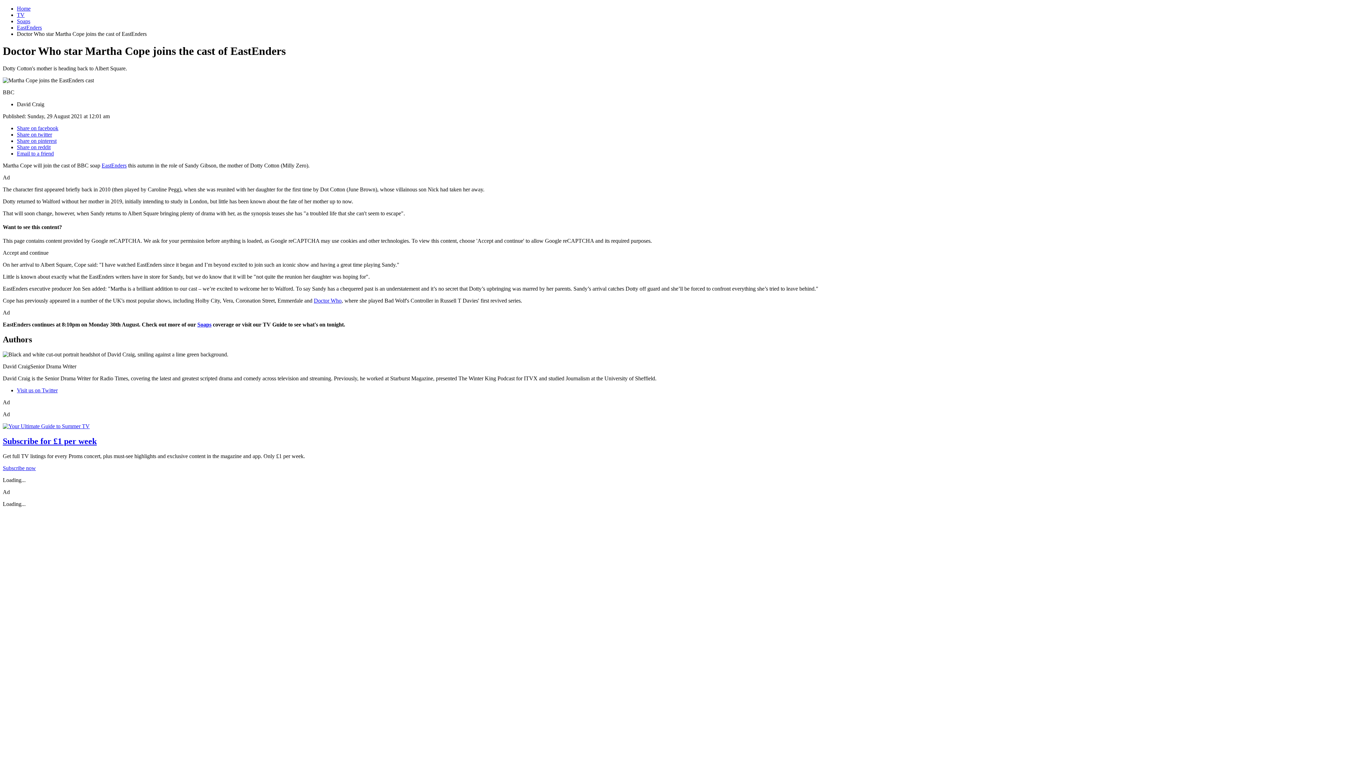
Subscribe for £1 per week (50, 441)
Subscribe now (19, 468)
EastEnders (29, 28)
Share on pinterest (37, 141)
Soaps (23, 21)
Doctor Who (328, 301)
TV (21, 15)
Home (24, 9)
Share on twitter (34, 135)
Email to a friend (35, 154)
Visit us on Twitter (37, 390)
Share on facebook (37, 128)
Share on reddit (34, 147)
